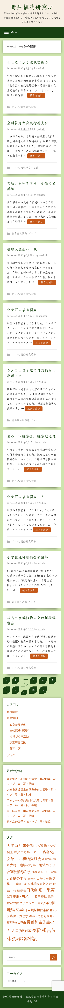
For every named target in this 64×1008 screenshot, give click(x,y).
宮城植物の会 (19, 871)
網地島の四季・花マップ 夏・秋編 (29, 821)
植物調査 (21, 890)
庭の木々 (20, 878)
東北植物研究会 (38, 884)
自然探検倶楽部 (21, 420)
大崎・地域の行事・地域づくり (32, 865)
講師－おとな (19, 916)
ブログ (15, 107)
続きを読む (36, 95)
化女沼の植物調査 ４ (25, 310)
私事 (50, 896)
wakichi (41, 68)
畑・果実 (46, 890)
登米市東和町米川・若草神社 (27, 896)
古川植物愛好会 (28, 858)
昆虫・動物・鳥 (17, 884)
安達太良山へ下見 (22, 249)
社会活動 (12, 718)
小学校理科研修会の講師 (27, 557)
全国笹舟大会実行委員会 (27, 123)
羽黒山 (21, 909)
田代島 (32, 889)
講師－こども (37, 916)
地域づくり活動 (29, 167)
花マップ (15, 748)
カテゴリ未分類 (20, 845)
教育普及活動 (19, 233)
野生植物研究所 (32, 7)
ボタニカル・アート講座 (31, 852)
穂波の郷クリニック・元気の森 (28, 903)
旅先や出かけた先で (41, 878)
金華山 (22, 922)
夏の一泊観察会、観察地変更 (31, 436)
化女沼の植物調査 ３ (25, 497)
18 (33, 690)
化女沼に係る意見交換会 (27, 62)
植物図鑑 (12, 712)
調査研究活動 (28, 107)
